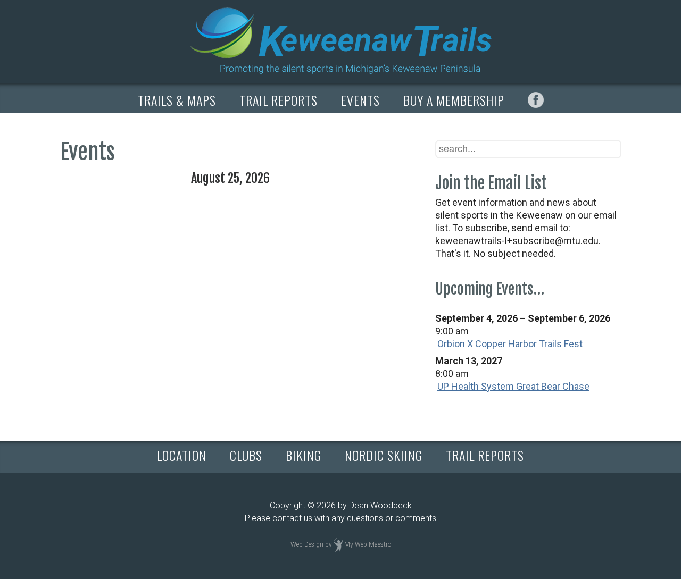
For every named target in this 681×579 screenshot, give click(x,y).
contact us (292, 518)
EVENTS (360, 100)
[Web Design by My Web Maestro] (338, 544)
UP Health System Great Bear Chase (513, 386)
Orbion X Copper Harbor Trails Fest (510, 343)
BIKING (303, 455)
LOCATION (181, 455)
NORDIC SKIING (383, 455)
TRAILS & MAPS (177, 100)
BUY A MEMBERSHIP (453, 100)
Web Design (306, 544)
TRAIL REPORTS (278, 100)
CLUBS (246, 455)
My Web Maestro (367, 544)
